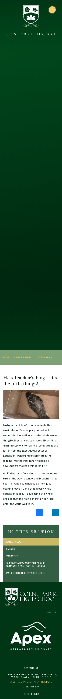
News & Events (23, 357)
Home (6, 357)
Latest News (44, 357)
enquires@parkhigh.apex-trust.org (31, 682)
